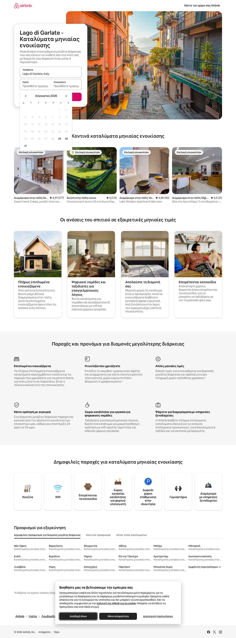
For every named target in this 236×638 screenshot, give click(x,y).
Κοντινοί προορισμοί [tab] (98, 535)
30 (66, 138)
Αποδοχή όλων (78, 616)
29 (59, 138)
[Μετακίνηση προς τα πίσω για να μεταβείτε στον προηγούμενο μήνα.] (26, 96)
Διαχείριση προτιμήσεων (158, 616)
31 (25, 145)
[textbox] (35, 86)
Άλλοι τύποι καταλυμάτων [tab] (131, 535)
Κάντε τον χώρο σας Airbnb (202, 5)
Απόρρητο (44, 632)
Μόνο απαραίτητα (118, 616)
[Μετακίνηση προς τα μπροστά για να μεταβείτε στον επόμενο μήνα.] (66, 96)
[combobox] (51, 74)
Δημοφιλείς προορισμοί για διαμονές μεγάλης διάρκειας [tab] (47, 535)
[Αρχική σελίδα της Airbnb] (23, 5)
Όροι (56, 632)
